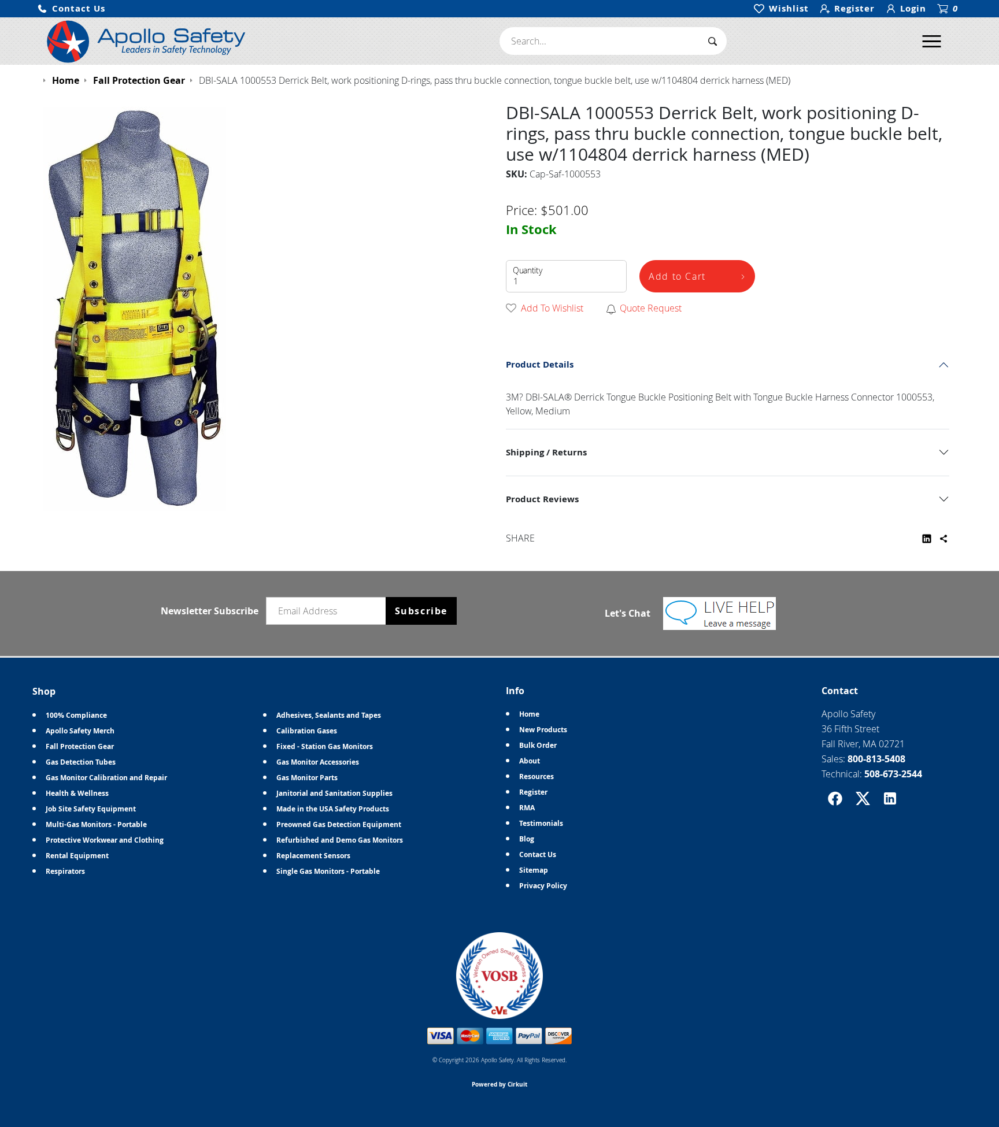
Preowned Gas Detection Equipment (338, 824)
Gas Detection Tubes (81, 762)
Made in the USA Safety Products (332, 809)
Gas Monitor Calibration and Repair (106, 778)
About (529, 761)
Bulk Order (538, 745)
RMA (527, 808)
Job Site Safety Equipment (91, 809)
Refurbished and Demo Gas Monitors (339, 840)
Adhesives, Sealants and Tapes (328, 715)
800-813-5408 (876, 758)
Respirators (65, 871)
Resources (536, 776)
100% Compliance (76, 715)
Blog (526, 839)
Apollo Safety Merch (80, 731)
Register (533, 792)
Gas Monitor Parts (307, 778)
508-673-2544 (893, 774)
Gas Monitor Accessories (317, 762)
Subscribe (421, 611)
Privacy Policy (543, 886)
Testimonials (541, 823)
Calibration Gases (306, 731)
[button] (71, 9)
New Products (543, 730)
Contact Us (537, 854)
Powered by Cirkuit (499, 1084)
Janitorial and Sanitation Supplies (334, 793)
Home (529, 714)
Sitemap (533, 870)
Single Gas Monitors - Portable (328, 871)
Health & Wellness (77, 793)
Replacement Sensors (313, 856)
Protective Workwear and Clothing (105, 840)
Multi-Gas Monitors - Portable (96, 824)
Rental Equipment (77, 856)
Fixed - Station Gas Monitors (324, 746)
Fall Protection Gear (80, 746)
